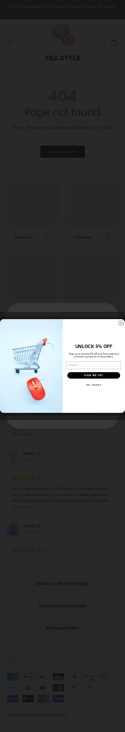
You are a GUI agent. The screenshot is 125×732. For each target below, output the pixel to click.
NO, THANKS (93, 385)
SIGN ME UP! (93, 375)
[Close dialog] (121, 323)
